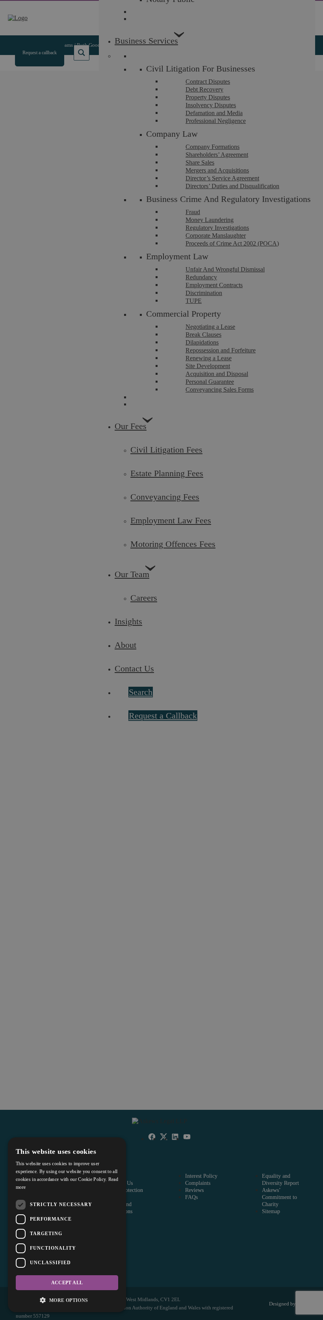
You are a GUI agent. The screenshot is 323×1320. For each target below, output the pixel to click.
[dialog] (67, 1224)
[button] (67, 1299)
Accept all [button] (67, 1282)
